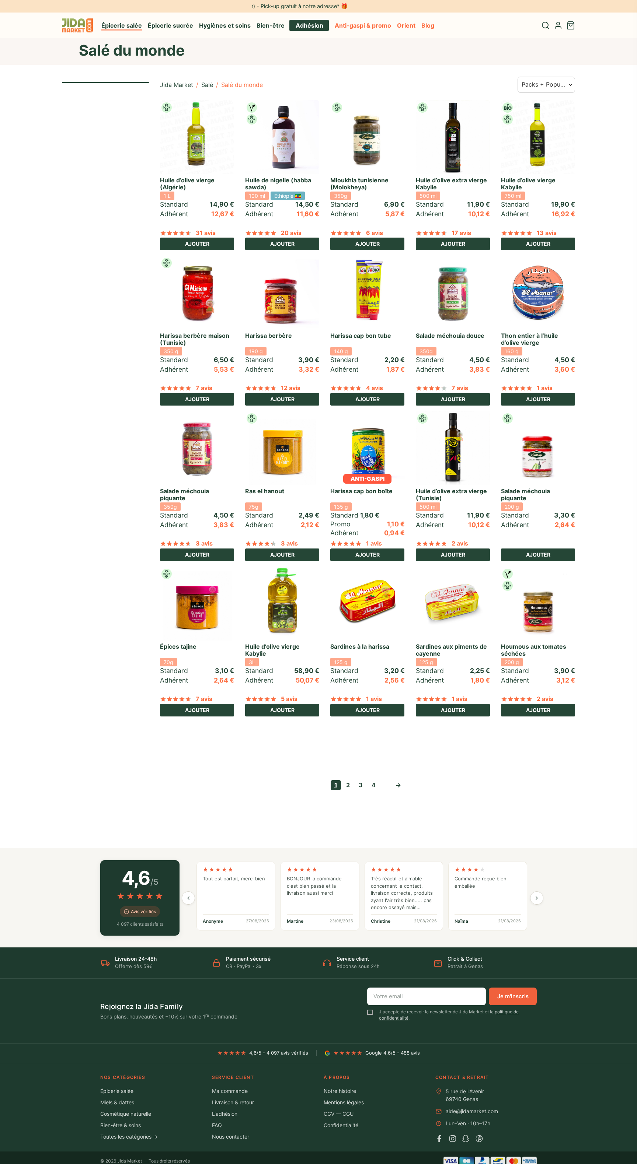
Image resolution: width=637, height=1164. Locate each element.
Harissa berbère (268, 335)
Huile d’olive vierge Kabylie (528, 183)
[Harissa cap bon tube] (367, 293)
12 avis (290, 388)
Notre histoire (340, 1091)
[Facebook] (439, 1139)
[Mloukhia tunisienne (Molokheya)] (367, 137)
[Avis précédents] (188, 898)
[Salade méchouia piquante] (197, 448)
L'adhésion (224, 1114)
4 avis (374, 388)
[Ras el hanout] (282, 448)
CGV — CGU (339, 1114)
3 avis (204, 543)
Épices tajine (178, 646)
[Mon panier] (570, 25)
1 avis (545, 388)
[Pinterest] (479, 1139)
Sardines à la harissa (359, 646)
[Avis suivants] (536, 898)
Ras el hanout (264, 491)
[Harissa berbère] (282, 293)
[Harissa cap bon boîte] (367, 448)
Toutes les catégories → (129, 1136)
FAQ (217, 1125)
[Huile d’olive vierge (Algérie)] (197, 137)
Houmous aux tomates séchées (533, 650)
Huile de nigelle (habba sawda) (278, 183)
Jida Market (176, 84)
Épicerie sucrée (170, 25)
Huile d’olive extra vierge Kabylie (451, 183)
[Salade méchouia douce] (453, 293)
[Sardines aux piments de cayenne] (453, 604)
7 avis (204, 388)
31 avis (206, 232)
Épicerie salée (121, 25)
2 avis (460, 543)
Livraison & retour (233, 1102)
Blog (427, 25)
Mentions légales (344, 1102)
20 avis (291, 232)
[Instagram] (453, 1139)
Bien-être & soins (120, 1125)
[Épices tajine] (197, 604)
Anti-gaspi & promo (363, 25)
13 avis (547, 232)
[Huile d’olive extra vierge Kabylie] (453, 137)
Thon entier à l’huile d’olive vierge (529, 339)
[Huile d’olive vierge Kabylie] (538, 137)
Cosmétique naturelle (125, 1114)
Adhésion (309, 25)
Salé (207, 84)
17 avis (461, 232)
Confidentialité (341, 1125)
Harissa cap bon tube (360, 335)
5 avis (289, 698)
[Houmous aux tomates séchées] (538, 604)
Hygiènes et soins (225, 25)
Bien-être (271, 25)
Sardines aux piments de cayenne (451, 650)
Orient (406, 25)
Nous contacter (230, 1136)
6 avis (374, 232)
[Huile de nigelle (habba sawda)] (282, 137)
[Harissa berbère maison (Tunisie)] (197, 293)
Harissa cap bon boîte (361, 491)
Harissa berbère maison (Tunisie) (194, 339)
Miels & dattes (117, 1102)
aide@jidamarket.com (472, 1111)
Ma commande (230, 1091)
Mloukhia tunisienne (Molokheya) (359, 183)
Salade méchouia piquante (184, 494)
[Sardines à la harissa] (367, 604)
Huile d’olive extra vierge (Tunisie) (451, 494)
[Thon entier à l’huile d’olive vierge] (538, 293)
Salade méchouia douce (450, 335)
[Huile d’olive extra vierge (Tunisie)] (453, 448)
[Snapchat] (466, 1139)
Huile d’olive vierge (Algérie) (187, 183)
